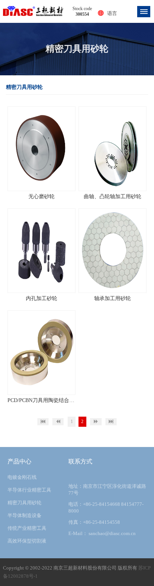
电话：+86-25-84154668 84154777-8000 (106, 507)
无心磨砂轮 (41, 196)
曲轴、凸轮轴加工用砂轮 (112, 196)
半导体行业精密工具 (29, 490)
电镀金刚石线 (22, 477)
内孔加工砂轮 (41, 298)
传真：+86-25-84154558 (94, 522)
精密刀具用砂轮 (24, 502)
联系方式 (80, 461)
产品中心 (19, 461)
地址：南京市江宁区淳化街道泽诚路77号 (107, 489)
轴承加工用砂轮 (112, 298)
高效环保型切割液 (26, 541)
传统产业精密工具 (26, 528)
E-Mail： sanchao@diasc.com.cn (102, 533)
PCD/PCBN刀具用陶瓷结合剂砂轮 (41, 400)
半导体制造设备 (24, 515)
